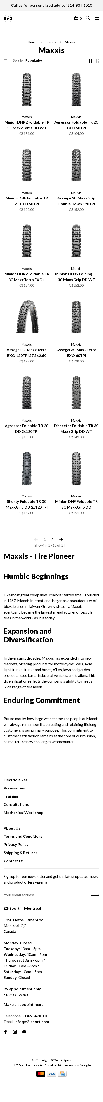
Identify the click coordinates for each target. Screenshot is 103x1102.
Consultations (16, 804)
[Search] (88, 18)
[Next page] (61, 539)
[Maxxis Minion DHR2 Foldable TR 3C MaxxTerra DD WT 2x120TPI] (27, 90)
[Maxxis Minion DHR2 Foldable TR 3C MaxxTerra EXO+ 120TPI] (27, 242)
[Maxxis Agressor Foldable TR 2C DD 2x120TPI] (27, 394)
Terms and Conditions (23, 836)
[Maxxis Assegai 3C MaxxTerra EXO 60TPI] (76, 318)
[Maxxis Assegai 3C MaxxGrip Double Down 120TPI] (76, 166)
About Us (12, 828)
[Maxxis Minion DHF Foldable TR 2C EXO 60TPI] (27, 166)
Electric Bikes (16, 779)
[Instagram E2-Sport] (15, 1032)
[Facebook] (5, 1032)
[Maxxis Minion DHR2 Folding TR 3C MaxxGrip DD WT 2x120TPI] (76, 242)
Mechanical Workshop (24, 812)
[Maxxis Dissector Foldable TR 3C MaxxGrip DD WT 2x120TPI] (76, 394)
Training (11, 796)
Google (85, 1065)
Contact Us (14, 860)
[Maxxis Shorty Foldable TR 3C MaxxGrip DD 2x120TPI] (27, 470)
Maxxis (70, 42)
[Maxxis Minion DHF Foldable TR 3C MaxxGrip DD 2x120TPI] (76, 470)
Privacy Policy (16, 844)
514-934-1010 (80, 5)
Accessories (14, 788)
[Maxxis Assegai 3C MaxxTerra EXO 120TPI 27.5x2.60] (27, 318)
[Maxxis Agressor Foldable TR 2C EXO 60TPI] (76, 90)
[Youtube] (24, 1032)
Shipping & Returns (20, 852)
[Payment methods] (41, 1075)
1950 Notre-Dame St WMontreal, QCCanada (23, 925)
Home (32, 42)
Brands (51, 42)
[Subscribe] (93, 895)
